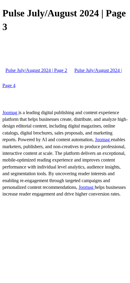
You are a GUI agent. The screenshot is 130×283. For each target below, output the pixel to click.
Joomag (10, 112)
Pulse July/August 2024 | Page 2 (36, 70)
